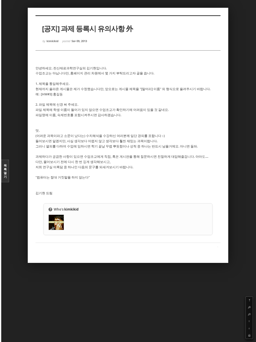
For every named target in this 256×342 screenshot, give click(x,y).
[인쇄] (249, 335)
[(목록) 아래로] (249, 328)
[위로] (249, 321)
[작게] (249, 314)
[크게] (249, 307)
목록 (5, 171)
